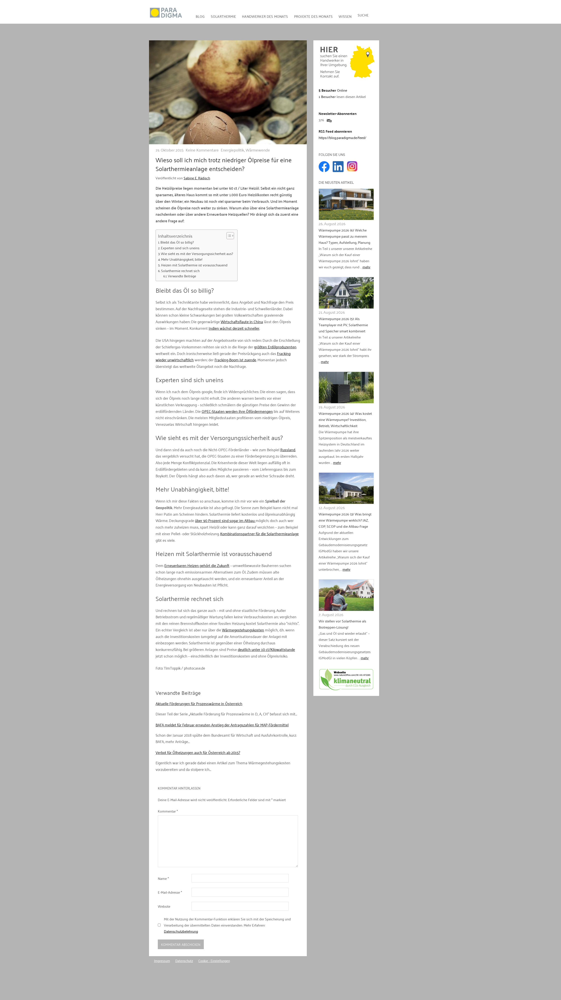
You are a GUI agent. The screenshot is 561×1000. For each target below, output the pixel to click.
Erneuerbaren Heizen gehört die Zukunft (196, 565)
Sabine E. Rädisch (197, 178)
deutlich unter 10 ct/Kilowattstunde (266, 649)
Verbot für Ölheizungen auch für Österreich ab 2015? (198, 752)
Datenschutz (184, 960)
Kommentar (168, 811)
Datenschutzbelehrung (181, 931)
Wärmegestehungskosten (243, 629)
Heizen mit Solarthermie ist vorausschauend (194, 265)
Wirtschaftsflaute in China (242, 321)
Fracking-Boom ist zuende (235, 359)
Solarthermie (223, 16)
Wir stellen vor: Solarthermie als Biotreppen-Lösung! (342, 624)
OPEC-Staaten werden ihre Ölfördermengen (237, 411)
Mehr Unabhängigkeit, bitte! (181, 259)
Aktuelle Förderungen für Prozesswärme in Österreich (199, 703)
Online (333, 90)
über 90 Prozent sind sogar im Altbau (225, 520)
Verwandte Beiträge (182, 275)
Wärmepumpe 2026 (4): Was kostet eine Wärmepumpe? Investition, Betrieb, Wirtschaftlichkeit (345, 419)
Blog (200, 16)
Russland (287, 449)
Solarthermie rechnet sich (180, 271)
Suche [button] (363, 15)
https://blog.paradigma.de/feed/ (342, 137)
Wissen (345, 16)
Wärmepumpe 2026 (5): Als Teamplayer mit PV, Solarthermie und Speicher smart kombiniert (343, 325)
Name (163, 878)
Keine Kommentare (202, 149)
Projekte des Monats (313, 16)
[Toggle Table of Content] (228, 235)
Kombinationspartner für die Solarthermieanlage (259, 533)
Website (164, 906)
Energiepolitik (232, 149)
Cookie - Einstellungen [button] (214, 960)
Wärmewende (258, 149)
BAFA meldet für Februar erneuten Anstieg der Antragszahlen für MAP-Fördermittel (222, 724)
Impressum (162, 960)
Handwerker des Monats (265, 16)
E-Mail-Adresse (170, 892)
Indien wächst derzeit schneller (234, 328)
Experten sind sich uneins (180, 248)
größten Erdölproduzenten (275, 346)
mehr (366, 267)
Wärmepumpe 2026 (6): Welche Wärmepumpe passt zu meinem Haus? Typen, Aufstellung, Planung (344, 236)
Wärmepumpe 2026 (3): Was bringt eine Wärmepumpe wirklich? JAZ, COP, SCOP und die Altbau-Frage (345, 520)
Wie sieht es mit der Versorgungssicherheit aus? (197, 254)
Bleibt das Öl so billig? (177, 242)
